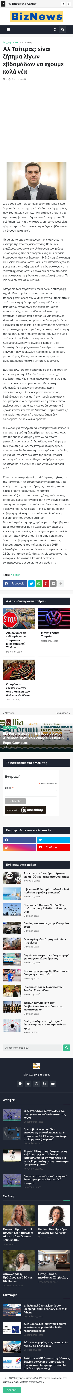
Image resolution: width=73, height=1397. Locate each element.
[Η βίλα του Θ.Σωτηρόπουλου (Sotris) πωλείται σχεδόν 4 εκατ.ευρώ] (12, 893)
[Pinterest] (46, 583)
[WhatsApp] (39, 583)
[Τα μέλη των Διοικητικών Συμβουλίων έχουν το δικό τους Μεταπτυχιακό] (12, 1007)
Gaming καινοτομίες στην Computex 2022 (46, 925)
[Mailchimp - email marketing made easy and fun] (25, 812)
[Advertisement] (36, 121)
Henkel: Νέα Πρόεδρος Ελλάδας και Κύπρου (53, 1231)
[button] (63, 4)
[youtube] (53, 1084)
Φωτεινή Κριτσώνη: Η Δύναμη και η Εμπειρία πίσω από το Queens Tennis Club (18, 1234)
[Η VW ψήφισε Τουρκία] (54, 618)
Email (9, 788)
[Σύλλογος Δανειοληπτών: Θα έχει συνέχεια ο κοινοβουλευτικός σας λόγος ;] (12, 1115)
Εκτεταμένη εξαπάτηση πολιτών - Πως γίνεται (45, 941)
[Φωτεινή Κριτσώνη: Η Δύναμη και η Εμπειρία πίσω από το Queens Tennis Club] (19, 1215)
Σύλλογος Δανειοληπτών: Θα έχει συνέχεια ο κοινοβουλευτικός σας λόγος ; (45, 1114)
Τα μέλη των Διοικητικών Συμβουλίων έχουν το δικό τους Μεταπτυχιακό (43, 1006)
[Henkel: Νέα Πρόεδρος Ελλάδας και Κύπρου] (54, 1215)
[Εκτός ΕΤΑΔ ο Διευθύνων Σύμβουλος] (54, 1260)
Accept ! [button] (12, 1389)
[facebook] (19, 840)
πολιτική (27, 42)
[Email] (53, 583)
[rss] (45, 1084)
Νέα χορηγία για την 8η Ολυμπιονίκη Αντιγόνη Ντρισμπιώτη (46, 973)
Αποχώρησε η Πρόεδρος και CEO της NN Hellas (18, 1277)
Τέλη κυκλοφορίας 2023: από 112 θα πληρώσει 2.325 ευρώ (46, 1344)
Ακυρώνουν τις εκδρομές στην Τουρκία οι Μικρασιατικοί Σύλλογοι (16, 640)
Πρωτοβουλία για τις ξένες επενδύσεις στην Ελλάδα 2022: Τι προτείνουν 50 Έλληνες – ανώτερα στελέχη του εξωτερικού (46, 1134)
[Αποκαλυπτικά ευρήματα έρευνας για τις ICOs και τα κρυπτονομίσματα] (12, 878)
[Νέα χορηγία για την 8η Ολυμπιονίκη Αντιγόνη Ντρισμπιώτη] (12, 975)
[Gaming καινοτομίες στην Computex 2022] (12, 928)
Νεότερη (10, 712)
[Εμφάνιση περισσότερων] (60, 583)
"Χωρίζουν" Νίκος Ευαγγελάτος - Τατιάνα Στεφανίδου (44, 988)
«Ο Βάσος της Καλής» (22, 3)
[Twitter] (31, 583)
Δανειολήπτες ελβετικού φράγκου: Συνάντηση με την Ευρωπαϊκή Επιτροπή (45, 1179)
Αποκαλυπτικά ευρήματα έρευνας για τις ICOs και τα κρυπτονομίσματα (46, 875)
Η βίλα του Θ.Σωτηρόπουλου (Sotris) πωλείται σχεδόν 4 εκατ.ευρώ (46, 891)
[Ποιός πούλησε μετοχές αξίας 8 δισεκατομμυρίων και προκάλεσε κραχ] (12, 1025)
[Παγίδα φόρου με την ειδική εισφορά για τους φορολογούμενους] (12, 959)
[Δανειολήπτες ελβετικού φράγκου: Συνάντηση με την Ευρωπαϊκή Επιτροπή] (12, 1180)
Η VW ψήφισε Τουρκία (50, 634)
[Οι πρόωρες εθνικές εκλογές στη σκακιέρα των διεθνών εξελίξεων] (19, 670)
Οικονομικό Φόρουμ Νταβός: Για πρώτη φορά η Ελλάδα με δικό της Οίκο (45, 908)
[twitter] (53, 840)
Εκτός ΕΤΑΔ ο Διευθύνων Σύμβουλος (53, 1275)
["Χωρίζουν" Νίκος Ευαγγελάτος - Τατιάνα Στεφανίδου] (12, 991)
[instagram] (19, 847)
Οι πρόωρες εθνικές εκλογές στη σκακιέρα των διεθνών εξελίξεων (18, 690)
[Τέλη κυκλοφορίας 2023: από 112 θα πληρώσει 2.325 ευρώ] (12, 1347)
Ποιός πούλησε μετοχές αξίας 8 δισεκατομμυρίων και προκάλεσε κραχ (45, 1024)
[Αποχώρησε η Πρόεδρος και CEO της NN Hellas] (19, 1260)
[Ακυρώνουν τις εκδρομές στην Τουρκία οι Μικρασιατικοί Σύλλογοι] (19, 618)
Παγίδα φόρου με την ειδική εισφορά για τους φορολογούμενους (46, 957)
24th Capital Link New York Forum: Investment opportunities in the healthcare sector (45, 1327)
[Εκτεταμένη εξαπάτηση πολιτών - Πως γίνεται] (12, 944)
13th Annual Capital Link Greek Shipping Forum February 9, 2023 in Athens (45, 1309)
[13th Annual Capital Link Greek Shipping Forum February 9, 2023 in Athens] (12, 1310)
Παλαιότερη (61, 712)
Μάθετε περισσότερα (31, 1381)
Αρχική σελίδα (11, 42)
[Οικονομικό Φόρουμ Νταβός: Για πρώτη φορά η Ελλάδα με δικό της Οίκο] (12, 909)
